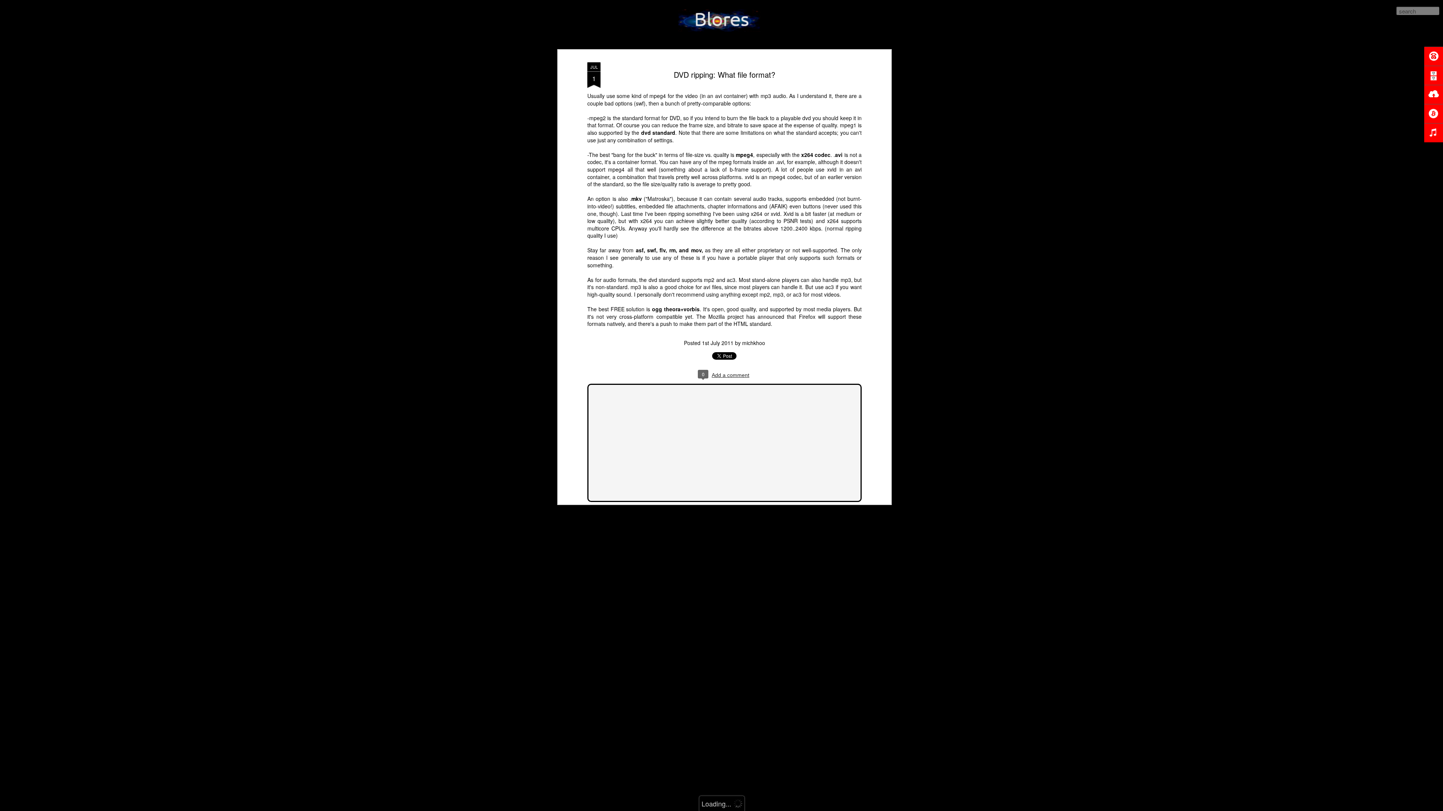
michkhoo (753, 343)
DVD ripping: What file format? (724, 74)
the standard (802, 132)
